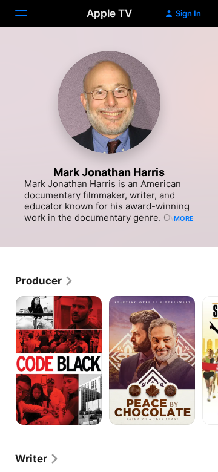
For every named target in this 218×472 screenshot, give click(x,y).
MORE (184, 218)
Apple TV (109, 13)
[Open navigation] (28, 13)
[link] (44, 280)
